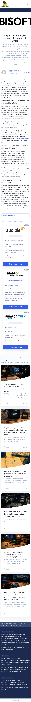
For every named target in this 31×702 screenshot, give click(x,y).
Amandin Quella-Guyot (15, 70)
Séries (14, 623)
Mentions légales (15, 700)
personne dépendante (23, 138)
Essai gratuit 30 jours (16, 264)
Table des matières (9, 215)
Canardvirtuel (7, 623)
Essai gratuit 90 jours (16, 347)
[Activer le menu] (3, 10)
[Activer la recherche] (28, 4)
